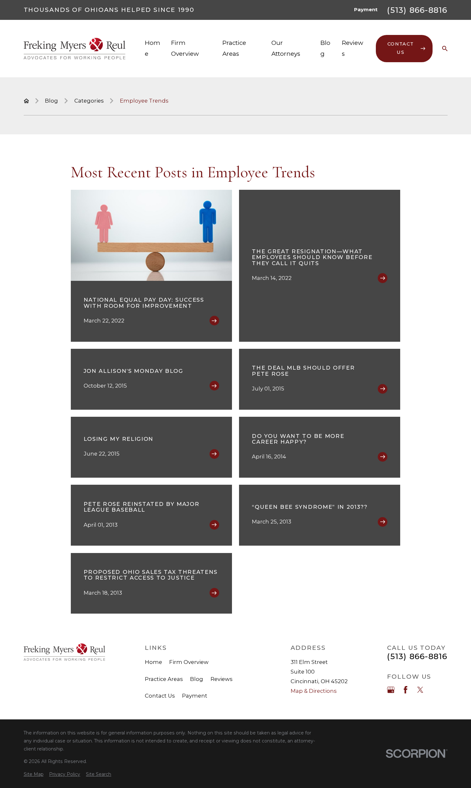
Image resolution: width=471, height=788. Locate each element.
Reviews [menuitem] (352, 48)
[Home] (74, 48)
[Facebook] (405, 689)
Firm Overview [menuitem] (185, 48)
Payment (365, 10)
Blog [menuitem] (325, 48)
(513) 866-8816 (417, 10)
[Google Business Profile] (390, 689)
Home (153, 662)
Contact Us (160, 695)
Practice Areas (164, 679)
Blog (196, 679)
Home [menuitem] (152, 48)
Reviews (222, 679)
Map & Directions (314, 691)
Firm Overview (189, 662)
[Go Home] (26, 101)
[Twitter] (420, 689)
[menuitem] (34, 774)
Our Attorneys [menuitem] (285, 48)
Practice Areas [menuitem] (234, 48)
